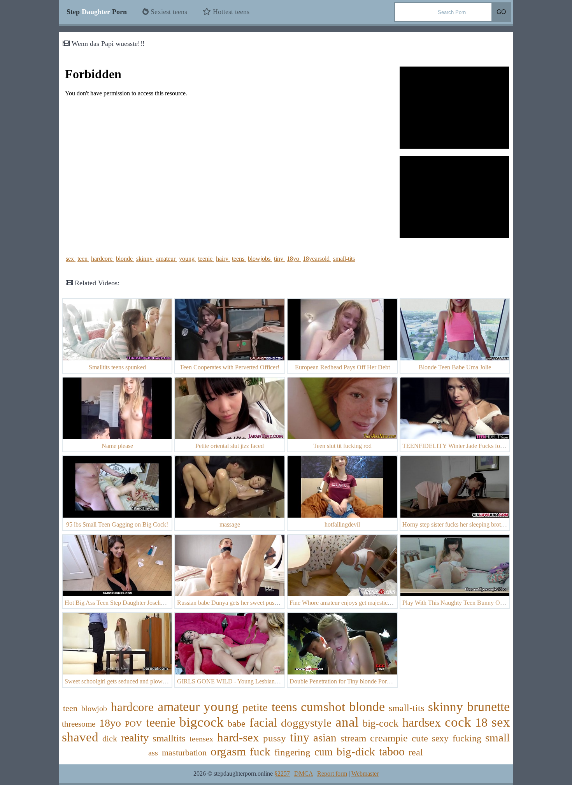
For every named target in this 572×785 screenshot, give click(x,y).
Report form (332, 773)
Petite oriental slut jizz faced (229, 446)
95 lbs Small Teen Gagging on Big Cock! (117, 524)
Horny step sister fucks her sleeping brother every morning (474, 524)
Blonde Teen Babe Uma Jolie (455, 367)
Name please (117, 446)
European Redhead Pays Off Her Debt (342, 367)
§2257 (282, 773)
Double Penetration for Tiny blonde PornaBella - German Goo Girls (373, 681)
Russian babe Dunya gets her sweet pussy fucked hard (244, 602)
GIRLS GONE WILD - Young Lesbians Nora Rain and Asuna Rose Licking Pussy (280, 681)
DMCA (303, 773)
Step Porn (97, 12)
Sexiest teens (168, 12)
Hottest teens (230, 12)
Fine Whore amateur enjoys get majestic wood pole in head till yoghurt (376, 602)
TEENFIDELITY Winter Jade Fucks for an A (458, 446)
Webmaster (365, 773)
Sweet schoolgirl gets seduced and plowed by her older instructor (144, 681)
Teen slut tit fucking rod (342, 446)
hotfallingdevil (342, 524)
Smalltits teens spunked (117, 367)
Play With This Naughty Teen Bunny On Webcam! (465, 602)
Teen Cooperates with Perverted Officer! (229, 367)
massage (229, 524)
